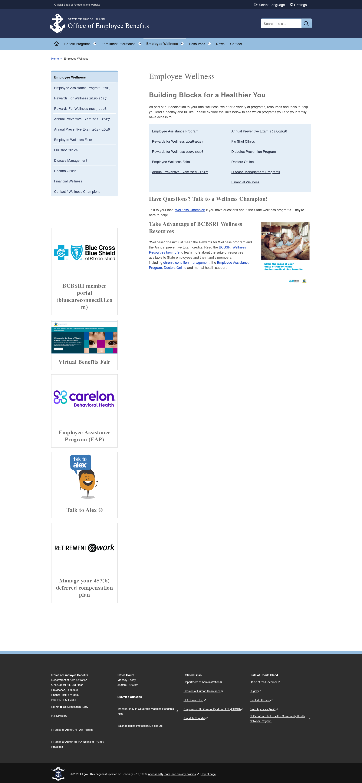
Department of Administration (201, 682)
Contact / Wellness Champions (77, 191)
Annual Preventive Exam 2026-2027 (82, 118)
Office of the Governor (263, 682)
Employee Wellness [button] (166, 42)
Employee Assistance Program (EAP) (82, 87)
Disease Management (70, 160)
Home (55, 58)
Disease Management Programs (255, 171)
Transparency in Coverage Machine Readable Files (145, 711)
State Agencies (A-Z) (262, 709)
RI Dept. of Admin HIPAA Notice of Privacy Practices (77, 744)
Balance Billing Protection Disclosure (140, 726)
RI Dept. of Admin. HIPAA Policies (72, 729)
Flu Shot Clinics (66, 149)
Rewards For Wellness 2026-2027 (80, 97)
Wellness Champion (190, 209)
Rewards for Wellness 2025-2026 (177, 151)
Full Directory (59, 716)
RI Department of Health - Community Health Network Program (277, 718)
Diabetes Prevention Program (253, 151)
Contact (236, 43)
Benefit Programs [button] (81, 42)
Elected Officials (260, 700)
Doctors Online (65, 170)
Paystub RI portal (194, 718)
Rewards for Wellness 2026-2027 (177, 141)
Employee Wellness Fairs (73, 139)
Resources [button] (201, 42)
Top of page (208, 774)
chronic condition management (186, 262)
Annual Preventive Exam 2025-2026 (82, 129)
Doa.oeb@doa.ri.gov (75, 706)
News (220, 43)
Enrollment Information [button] (122, 42)
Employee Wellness (70, 77)
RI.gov (254, 691)
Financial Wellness (68, 180)
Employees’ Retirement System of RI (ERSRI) (212, 709)
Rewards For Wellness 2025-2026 (80, 108)
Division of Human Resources (202, 691)
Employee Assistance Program (175, 130)
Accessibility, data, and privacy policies (172, 774)
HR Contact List (193, 700)
